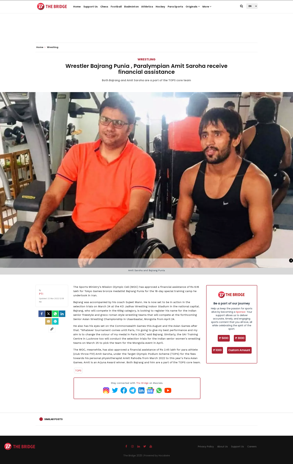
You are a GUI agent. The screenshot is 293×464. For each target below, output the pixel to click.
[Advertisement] (146, 32)
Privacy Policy (206, 446)
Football (116, 6)
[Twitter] (48, 313)
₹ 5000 (223, 338)
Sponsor (241, 312)
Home (77, 6)
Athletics (147, 6)
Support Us (90, 6)
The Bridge (142, 383)
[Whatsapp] (55, 313)
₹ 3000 (239, 338)
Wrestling (146, 59)
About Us (222, 446)
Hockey (160, 6)
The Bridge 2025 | (133, 455)
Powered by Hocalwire (157, 455)
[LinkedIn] (62, 313)
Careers (252, 446)
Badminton (131, 6)
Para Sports (175, 6)
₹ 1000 (217, 350)
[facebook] (41, 313)
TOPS (78, 370)
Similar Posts (53, 419)
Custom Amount (239, 350)
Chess (104, 6)
